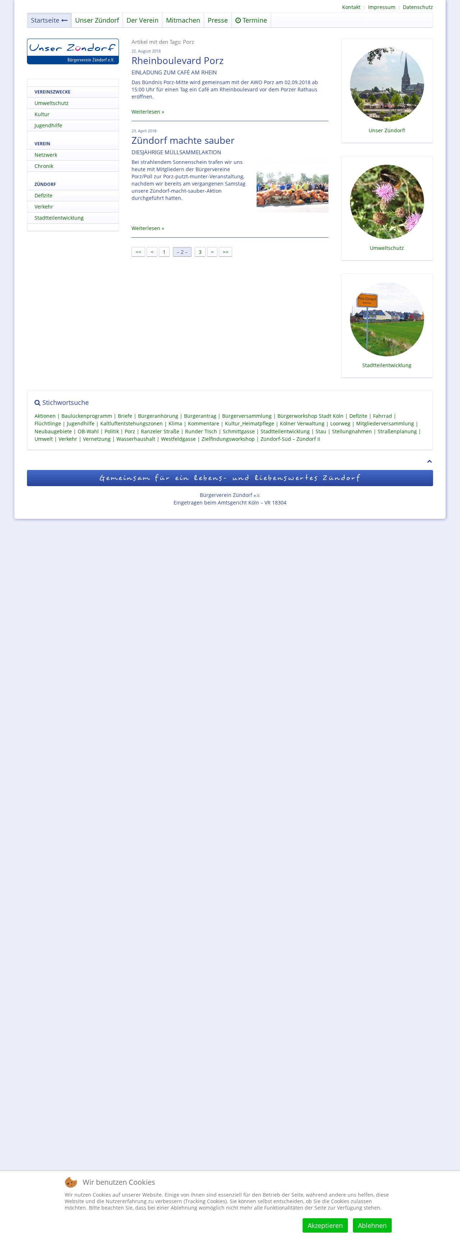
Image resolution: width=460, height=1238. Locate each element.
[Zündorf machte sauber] (292, 186)
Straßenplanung (397, 431)
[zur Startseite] (73, 51)
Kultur (42, 114)
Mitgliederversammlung (385, 423)
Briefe (125, 415)
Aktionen (45, 415)
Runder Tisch (201, 431)
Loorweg (340, 423)
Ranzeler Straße (160, 431)
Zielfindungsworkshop (228, 438)
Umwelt (43, 438)
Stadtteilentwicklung (59, 217)
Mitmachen (183, 20)
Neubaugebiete (53, 431)
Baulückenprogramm (86, 415)
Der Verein (142, 20)
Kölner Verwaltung (302, 423)
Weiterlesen (146, 111)
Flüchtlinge (47, 423)
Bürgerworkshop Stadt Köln (310, 415)
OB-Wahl (88, 431)
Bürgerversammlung (247, 415)
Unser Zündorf (97, 20)
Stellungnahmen (352, 431)
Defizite (43, 195)
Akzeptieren (325, 1225)
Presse (218, 20)
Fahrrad (382, 415)
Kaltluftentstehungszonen (131, 423)
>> (226, 251)
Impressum (381, 7)
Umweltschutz (51, 103)
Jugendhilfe (48, 125)
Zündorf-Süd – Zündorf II (290, 438)
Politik (112, 431)
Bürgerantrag (200, 415)
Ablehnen (372, 1225)
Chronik (43, 166)
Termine (254, 20)
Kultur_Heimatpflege (249, 423)
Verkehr (43, 206)
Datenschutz (418, 7)
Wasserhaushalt (135, 438)
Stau (321, 431)
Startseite (45, 20)
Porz (130, 431)
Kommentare (203, 423)
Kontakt (351, 7)
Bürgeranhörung (158, 415)
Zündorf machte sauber (183, 140)
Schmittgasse (239, 431)
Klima (175, 423)
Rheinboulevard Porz (178, 60)
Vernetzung (97, 438)
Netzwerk (45, 154)
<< (138, 251)
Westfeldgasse (178, 438)
